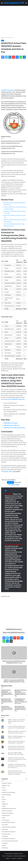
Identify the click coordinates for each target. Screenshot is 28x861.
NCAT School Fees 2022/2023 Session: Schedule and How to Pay (20, 708)
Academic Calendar (6, 783)
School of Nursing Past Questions (10, 840)
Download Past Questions (20, 856)
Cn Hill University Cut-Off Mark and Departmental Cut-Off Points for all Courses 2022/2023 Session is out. (16, 748)
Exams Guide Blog (6, 794)
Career (3, 787)
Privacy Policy (9, 856)
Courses (4, 790)
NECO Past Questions (7, 810)
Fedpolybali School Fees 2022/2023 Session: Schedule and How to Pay (21, 701)
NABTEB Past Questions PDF (9, 808)
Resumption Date (6, 834)
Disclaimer (20, 858)
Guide (3, 801)
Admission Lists (5, 785)
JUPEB (3, 806)
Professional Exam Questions (9, 827)
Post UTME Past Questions (8, 822)
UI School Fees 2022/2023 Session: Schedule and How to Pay (7, 708)
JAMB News (5, 804)
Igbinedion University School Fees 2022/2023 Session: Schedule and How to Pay (20, 693)
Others (3, 817)
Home (3, 37)
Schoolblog (8, 37)
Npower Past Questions (7, 813)
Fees (13, 37)
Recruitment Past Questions (8, 831)
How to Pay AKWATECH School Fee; (14, 632)
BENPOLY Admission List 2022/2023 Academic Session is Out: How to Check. (16, 721)
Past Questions (5, 820)
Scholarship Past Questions (8, 838)
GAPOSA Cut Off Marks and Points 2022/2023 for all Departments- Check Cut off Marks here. (17, 759)
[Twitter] (7, 637)
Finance (4, 799)
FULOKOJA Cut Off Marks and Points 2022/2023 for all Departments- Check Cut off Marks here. (17, 766)
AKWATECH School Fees (7, 90)
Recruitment (5, 829)
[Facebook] (3, 637)
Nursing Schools (6, 815)
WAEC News (5, 847)
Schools (4, 845)
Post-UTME (5, 824)
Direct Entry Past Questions (8, 792)
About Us (8, 858)
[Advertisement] (14, 21)
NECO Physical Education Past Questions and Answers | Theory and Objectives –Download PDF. (16, 772)
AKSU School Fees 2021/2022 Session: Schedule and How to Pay (7, 701)
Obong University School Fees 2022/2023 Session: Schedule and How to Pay (7, 693)
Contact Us (14, 858)
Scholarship (5, 836)
